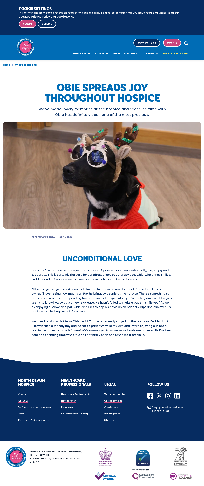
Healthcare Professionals (75, 394)
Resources (67, 407)
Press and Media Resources (33, 420)
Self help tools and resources (34, 407)
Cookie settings (113, 400)
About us (23, 400)
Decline (47, 23)
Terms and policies (114, 394)
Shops (150, 53)
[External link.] (150, 395)
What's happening (175, 53)
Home (6, 64)
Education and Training (74, 413)
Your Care (79, 53)
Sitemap (109, 420)
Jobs (21, 413)
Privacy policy (40, 16)
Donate (172, 42)
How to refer (146, 42)
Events (100, 53)
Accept (27, 23)
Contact (22, 394)
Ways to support (125, 53)
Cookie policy (65, 16)
